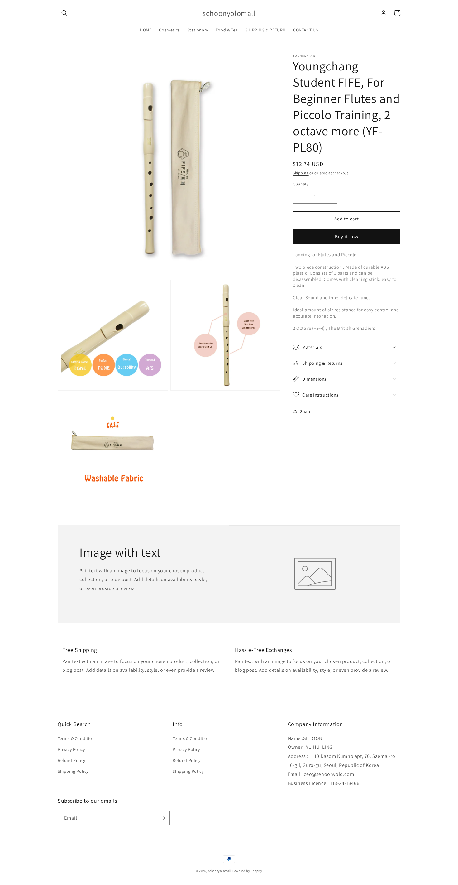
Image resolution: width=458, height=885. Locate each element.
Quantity (300, 183)
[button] (64, 13)
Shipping (301, 173)
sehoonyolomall (219, 871)
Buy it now (347, 236)
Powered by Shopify (247, 871)
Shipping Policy (73, 771)
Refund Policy (71, 760)
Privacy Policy (71, 749)
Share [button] (306, 411)
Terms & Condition (76, 738)
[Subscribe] (162, 818)
